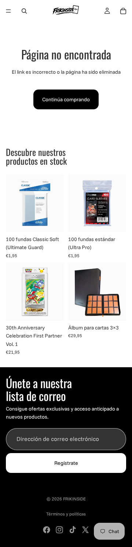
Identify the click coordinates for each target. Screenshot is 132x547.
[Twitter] (85, 529)
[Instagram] (59, 529)
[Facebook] (46, 529)
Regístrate (66, 463)
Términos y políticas (66, 514)
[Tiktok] (72, 529)
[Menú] (8, 11)
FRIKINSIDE (74, 499)
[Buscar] (24, 11)
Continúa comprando (66, 99)
